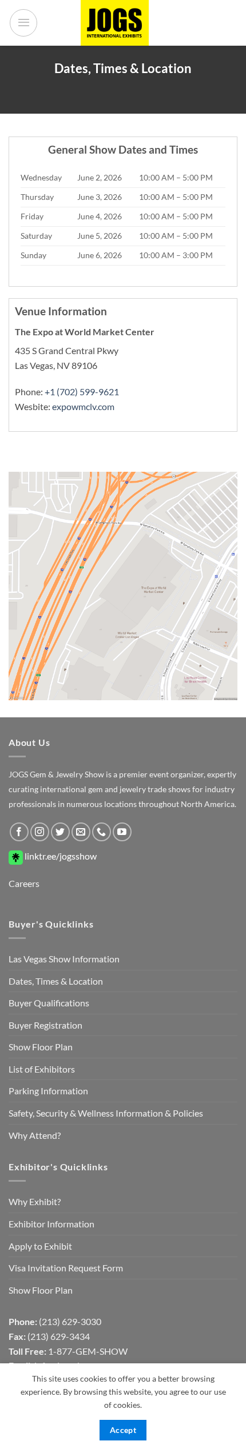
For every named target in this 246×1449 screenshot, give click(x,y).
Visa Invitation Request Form (66, 1267)
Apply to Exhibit (40, 1246)
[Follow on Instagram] (39, 831)
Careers (24, 883)
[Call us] (101, 831)
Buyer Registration (45, 1024)
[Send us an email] (81, 831)
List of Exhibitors (42, 1068)
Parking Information (48, 1090)
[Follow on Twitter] (60, 831)
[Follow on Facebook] (19, 831)
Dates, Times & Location (56, 981)
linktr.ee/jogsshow (60, 855)
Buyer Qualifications (49, 1002)
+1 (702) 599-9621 (82, 391)
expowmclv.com (83, 406)
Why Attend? (35, 1135)
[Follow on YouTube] (122, 831)
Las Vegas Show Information (64, 958)
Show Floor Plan (41, 1046)
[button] (23, 23)
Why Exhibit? (35, 1201)
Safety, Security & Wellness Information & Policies (106, 1112)
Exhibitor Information (51, 1223)
